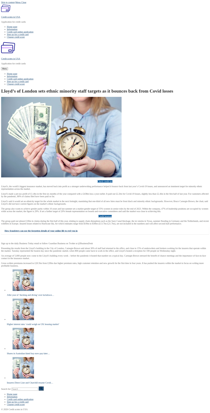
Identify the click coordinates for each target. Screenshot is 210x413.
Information (12, 397)
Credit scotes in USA (10, 17)
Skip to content (8, 2)
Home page (12, 394)
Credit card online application (20, 399)
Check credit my (105, 181)
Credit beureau (105, 216)
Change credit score (16, 404)
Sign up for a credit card (18, 402)
